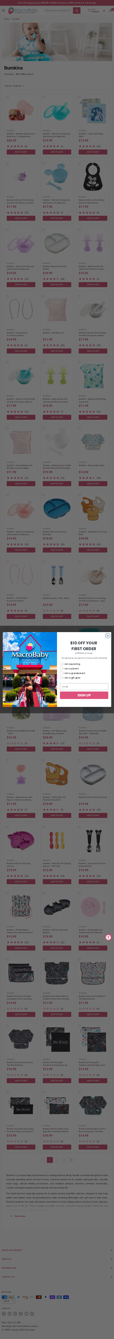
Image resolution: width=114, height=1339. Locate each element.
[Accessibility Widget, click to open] (108, 937)
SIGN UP (84, 695)
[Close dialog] (107, 635)
